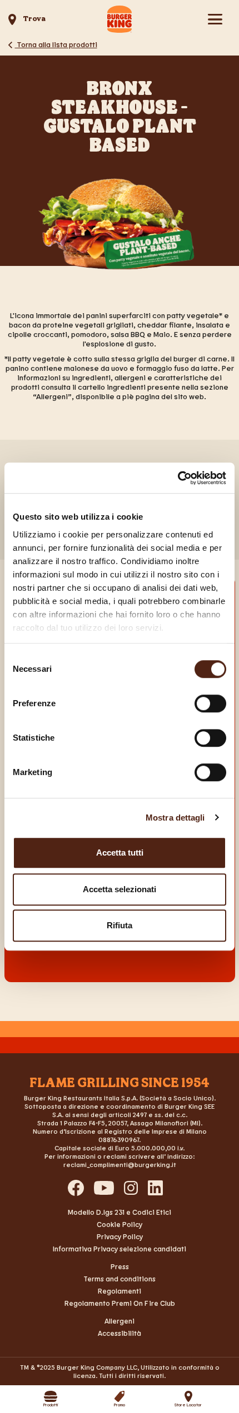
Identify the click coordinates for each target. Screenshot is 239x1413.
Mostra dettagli (175, 817)
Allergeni (119, 1320)
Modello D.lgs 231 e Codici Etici (119, 1212)
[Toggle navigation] (214, 19)
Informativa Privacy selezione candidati (119, 1248)
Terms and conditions (119, 1278)
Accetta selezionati (119, 889)
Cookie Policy (119, 1224)
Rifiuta (119, 925)
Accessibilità (119, 1333)
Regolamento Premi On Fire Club (119, 1303)
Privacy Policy (120, 1236)
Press (120, 1266)
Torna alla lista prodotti (56, 44)
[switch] (210, 703)
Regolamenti (119, 1290)
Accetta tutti (119, 852)
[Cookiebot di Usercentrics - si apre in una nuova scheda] (177, 478)
